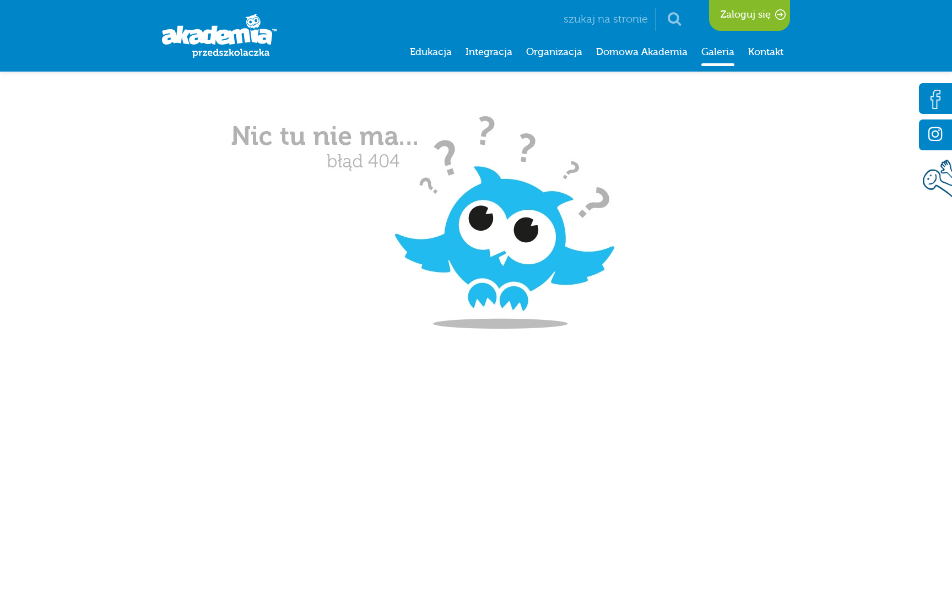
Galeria (717, 52)
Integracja (489, 52)
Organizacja (554, 52)
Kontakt (765, 52)
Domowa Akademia (642, 52)
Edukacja (431, 52)
